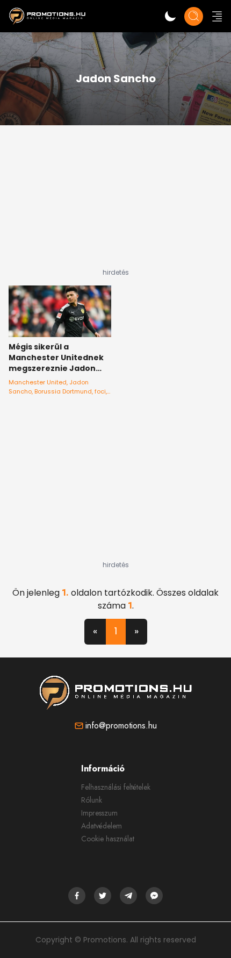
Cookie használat (107, 838)
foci (100, 391)
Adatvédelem (101, 825)
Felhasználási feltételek (115, 787)
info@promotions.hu (121, 725)
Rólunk (91, 800)
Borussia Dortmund (63, 391)
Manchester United (38, 382)
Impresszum (99, 812)
